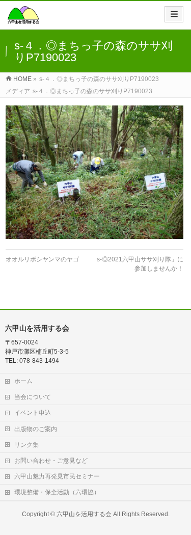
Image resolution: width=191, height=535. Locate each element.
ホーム (23, 381)
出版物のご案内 (35, 429)
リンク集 (26, 444)
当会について (32, 396)
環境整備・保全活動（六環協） (57, 492)
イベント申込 (32, 412)
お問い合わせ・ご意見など (51, 460)
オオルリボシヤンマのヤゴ (42, 259)
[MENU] (174, 14)
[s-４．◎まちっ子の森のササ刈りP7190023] (94, 172)
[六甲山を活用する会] (23, 18)
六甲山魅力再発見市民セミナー (57, 476)
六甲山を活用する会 (84, 514)
